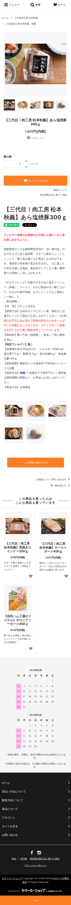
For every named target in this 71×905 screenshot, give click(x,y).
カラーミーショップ (12, 878)
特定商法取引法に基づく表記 (44, 858)
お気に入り (37, 137)
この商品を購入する (36, 462)
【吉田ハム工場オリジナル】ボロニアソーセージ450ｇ (17, 620)
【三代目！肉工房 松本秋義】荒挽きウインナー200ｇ (17, 547)
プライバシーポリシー (35, 865)
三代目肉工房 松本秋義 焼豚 (21, 23)
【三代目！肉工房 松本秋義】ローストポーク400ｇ (53, 547)
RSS (14, 858)
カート (62, 4)
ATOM (23, 858)
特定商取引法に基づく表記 (53, 194)
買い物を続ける (58, 485)
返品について (60, 189)
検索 (37, 4)
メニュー (14, 4)
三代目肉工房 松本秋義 (26, 17)
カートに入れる (37, 180)
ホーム (5, 17)
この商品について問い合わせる (50, 479)
